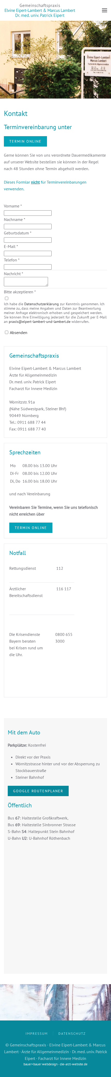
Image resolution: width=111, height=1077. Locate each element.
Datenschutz (72, 1033)
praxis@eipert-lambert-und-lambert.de (39, 321)
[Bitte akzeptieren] (6, 298)
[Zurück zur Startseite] (40, 10)
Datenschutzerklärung (41, 304)
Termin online (25, 141)
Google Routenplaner (38, 791)
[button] (104, 10)
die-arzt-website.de (74, 1064)
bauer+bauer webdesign (40, 1064)
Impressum (37, 1033)
